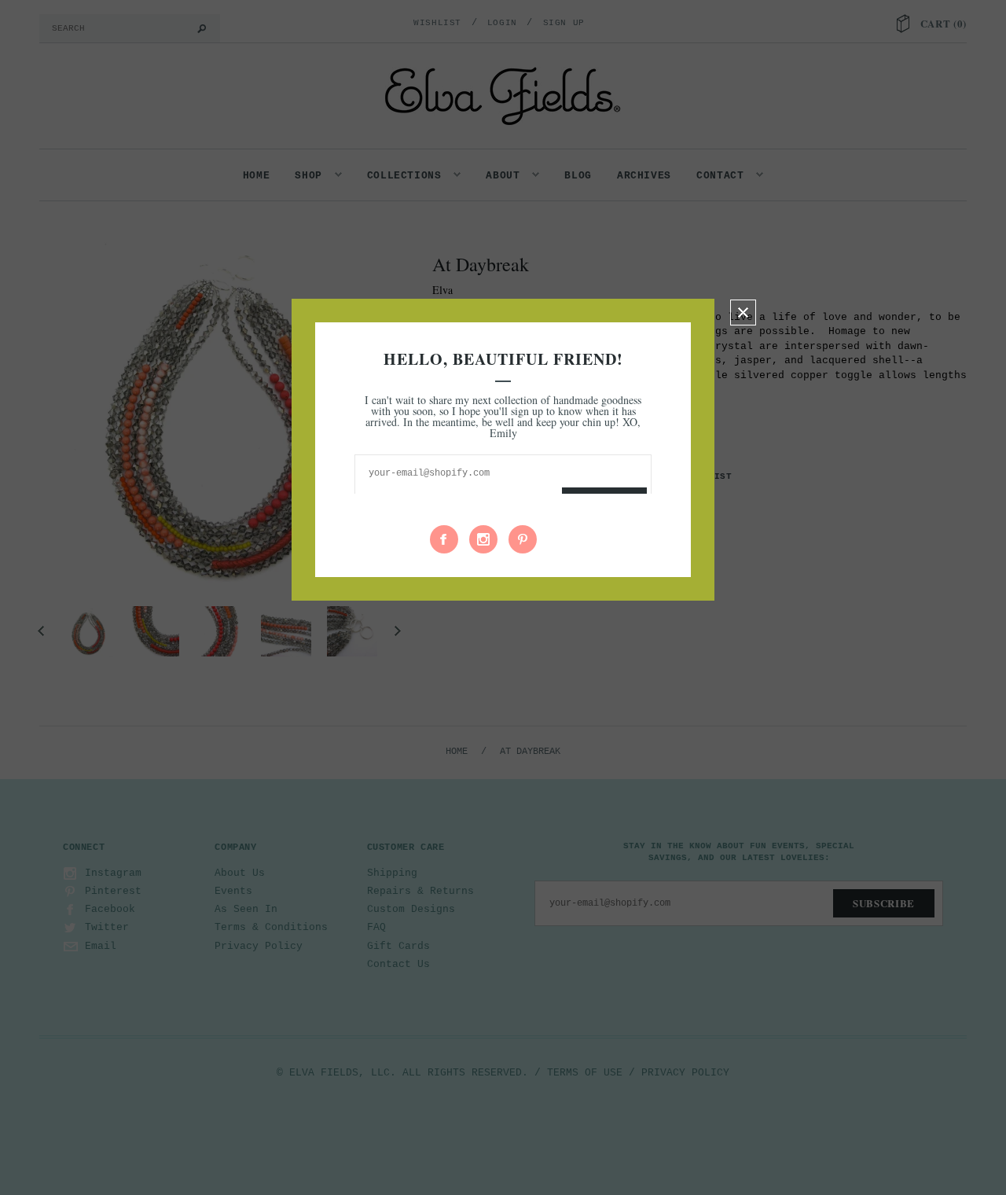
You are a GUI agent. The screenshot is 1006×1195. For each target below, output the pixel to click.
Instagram (483, 539)
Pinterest (523, 539)
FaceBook (444, 539)
